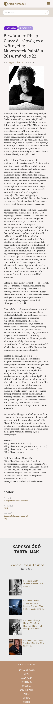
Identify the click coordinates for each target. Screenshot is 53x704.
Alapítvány (26, 678)
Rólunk (26, 674)
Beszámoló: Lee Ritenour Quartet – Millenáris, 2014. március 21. (33, 643)
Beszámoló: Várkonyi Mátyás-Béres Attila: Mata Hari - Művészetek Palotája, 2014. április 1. (32, 624)
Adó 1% (26, 698)
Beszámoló (25, 28)
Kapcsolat (27, 686)
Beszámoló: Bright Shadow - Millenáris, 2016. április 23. (33, 584)
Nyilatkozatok (26, 690)
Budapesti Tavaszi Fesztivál (16, 500)
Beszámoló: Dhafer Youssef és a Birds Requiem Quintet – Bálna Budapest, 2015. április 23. (33, 604)
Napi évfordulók (26, 670)
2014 (6, 508)
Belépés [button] (26, 702)
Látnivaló (11, 28)
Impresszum (26, 682)
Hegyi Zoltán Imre (15, 62)
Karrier (26, 694)
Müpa (6, 518)
